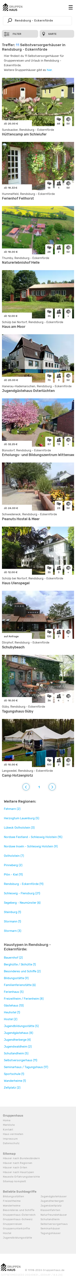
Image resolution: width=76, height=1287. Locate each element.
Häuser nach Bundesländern (21, 1158)
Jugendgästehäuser (54, 1196)
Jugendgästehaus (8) (18, 1033)
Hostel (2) (10, 1019)
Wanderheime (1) (15, 1081)
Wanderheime (11, 1205)
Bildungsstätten (13, 1196)
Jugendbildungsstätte (17, 1237)
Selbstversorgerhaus (54, 1223)
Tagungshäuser (51, 1233)
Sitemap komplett (14, 1181)
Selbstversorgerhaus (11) (20, 1060)
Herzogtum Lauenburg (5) (21, 818)
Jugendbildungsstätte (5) (21, 1026)
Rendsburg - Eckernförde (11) (23, 884)
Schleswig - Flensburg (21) (22, 893)
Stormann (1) (12, 921)
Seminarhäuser (50, 1228)
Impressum (10, 1138)
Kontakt (8, 1129)
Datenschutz (11, 1143)
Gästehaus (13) (14, 1005)
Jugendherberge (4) (17, 1039)
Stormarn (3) (12, 931)
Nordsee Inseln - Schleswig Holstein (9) (31, 846)
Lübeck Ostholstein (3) (19, 827)
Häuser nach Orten (15, 1167)
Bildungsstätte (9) (16, 978)
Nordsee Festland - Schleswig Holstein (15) (33, 837)
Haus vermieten (13, 1134)
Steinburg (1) (12, 912)
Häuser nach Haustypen (18, 1172)
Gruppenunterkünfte (16, 1228)
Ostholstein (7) (14, 856)
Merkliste (9, 1124)
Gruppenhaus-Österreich (19, 1214)
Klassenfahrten (50, 1210)
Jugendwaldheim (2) (18, 1046)
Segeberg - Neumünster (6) (22, 902)
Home (7, 1120)
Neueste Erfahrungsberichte (21, 1176)
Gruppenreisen (12, 1223)
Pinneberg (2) (13, 865)
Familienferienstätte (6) (20, 985)
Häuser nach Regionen (17, 1163)
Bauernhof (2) (13, 957)
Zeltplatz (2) (12, 1087)
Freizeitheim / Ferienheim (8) (24, 998)
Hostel (7, 1233)
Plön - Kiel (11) (13, 874)
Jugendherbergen (52, 1200)
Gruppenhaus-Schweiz (18, 1219)
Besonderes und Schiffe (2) (22, 971)
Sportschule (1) (14, 1074)
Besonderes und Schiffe (18, 1210)
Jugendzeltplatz (51, 1205)
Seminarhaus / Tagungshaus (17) (26, 1067)
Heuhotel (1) (12, 1012)
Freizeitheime (12, 1200)
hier (49, 70)
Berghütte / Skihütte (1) (20, 964)
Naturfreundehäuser (54, 1214)
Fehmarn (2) (12, 809)
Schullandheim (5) (16, 1053)
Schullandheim (50, 1219)
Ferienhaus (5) (14, 992)
